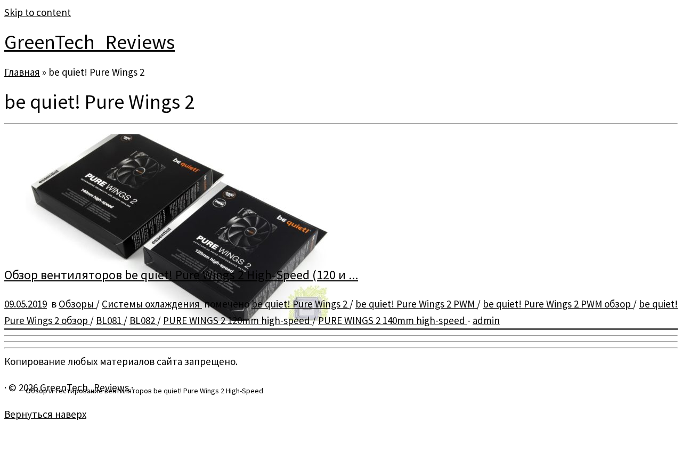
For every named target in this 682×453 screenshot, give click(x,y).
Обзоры (77, 303)
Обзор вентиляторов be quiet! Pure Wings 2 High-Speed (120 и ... (181, 274)
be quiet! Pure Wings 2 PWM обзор (558, 303)
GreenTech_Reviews (89, 41)
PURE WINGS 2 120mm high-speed (237, 320)
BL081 (110, 320)
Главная (22, 72)
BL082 (143, 320)
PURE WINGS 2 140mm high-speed (392, 320)
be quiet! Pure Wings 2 (300, 303)
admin (486, 320)
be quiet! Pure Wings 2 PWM (416, 303)
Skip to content (37, 12)
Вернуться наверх (45, 414)
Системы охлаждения (152, 303)
